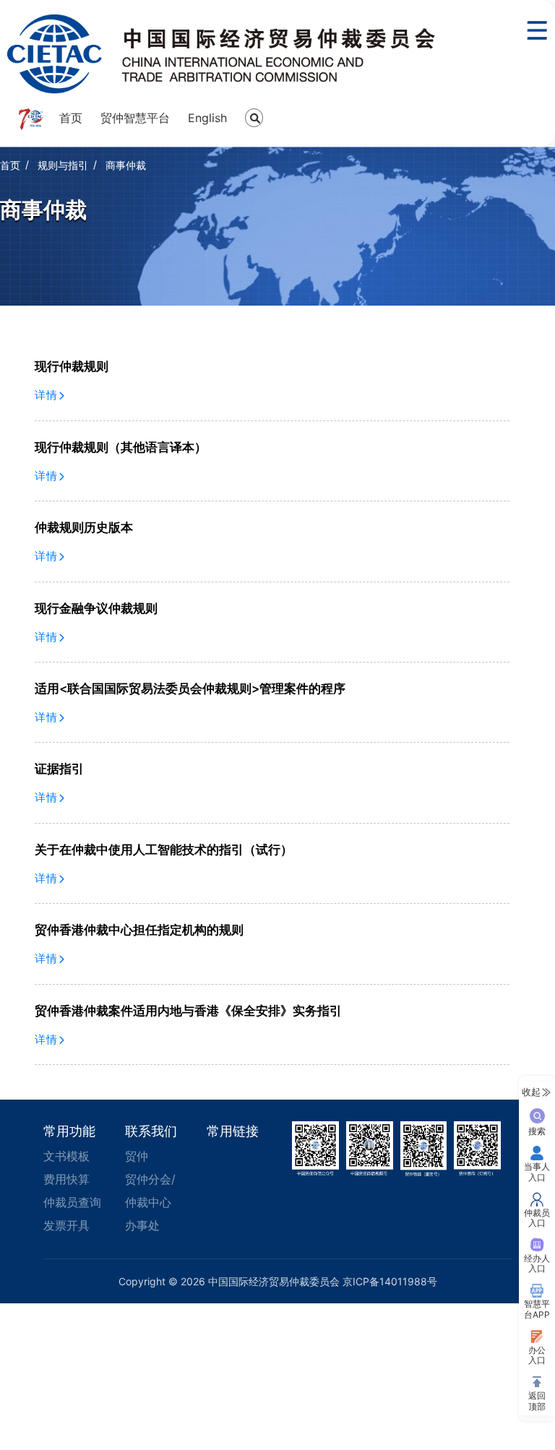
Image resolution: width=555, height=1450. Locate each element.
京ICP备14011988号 (390, 1281)
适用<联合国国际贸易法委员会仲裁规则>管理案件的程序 (190, 688)
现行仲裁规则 (71, 366)
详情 (47, 395)
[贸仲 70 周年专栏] (31, 118)
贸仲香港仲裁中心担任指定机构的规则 (139, 930)
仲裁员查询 (72, 1202)
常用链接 (233, 1131)
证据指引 (59, 768)
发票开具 (66, 1225)
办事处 (142, 1225)
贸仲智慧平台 (135, 118)
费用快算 (66, 1179)
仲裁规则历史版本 (84, 527)
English (207, 118)
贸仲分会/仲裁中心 (150, 1190)
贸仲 (136, 1156)
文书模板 (66, 1156)
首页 (70, 118)
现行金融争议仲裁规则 (96, 608)
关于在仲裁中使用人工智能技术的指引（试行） (164, 849)
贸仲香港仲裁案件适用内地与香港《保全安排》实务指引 (188, 1011)
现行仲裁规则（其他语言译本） (121, 447)
